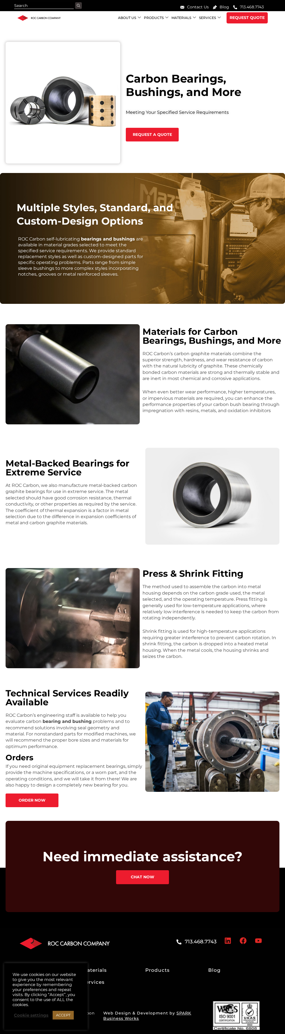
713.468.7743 (252, 6)
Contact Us (198, 6)
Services (207, 18)
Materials (181, 18)
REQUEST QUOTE (247, 17)
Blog (224, 6)
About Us (127, 18)
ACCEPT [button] (63, 1015)
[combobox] (44, 5)
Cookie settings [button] (31, 1015)
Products (154, 18)
